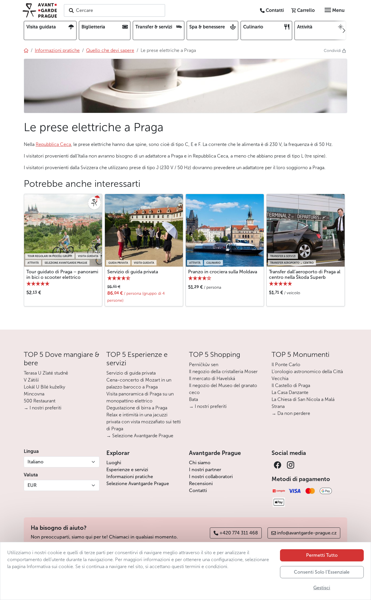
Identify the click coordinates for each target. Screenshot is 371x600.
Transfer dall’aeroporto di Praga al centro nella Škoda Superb (304, 274)
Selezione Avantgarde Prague (137, 483)
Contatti (198, 490)
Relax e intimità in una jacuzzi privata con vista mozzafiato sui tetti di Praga (143, 421)
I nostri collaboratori (211, 476)
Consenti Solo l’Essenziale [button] (322, 572)
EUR (32, 485)
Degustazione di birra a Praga (136, 408)
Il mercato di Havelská (212, 378)
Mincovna (34, 394)
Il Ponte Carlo (286, 364)
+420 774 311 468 (238, 533)
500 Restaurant (39, 401)
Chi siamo (199, 462)
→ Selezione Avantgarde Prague (139, 435)
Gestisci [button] (321, 587)
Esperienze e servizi (127, 469)
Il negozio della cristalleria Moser (223, 371)
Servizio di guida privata (132, 271)
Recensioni (201, 483)
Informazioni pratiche (129, 476)
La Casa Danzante (290, 392)
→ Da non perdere (291, 413)
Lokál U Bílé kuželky (44, 387)
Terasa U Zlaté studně (46, 373)
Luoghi (113, 462)
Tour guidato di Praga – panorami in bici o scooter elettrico (62, 274)
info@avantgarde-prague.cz (307, 533)
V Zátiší (31, 380)
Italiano (35, 462)
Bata (193, 399)
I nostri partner (205, 469)
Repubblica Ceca (53, 144)
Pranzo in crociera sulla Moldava (222, 271)
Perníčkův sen (203, 364)
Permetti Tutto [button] (322, 555)
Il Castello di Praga (291, 385)
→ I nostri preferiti (42, 408)
